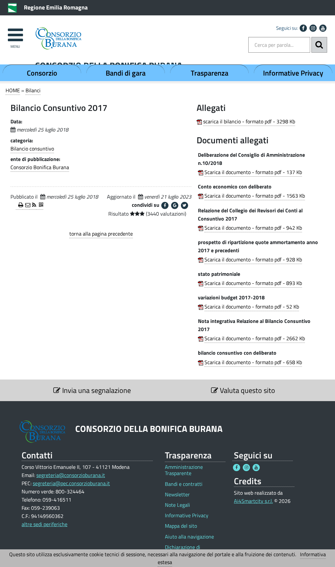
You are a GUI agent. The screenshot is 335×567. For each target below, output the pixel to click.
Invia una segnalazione (96, 390)
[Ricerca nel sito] (319, 45)
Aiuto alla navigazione (189, 537)
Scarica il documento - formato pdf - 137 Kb (253, 172)
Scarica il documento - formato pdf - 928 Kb (253, 259)
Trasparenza (209, 73)
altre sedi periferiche (44, 524)
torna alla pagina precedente (101, 234)
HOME (13, 90)
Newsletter (177, 494)
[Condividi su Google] (174, 205)
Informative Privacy (293, 73)
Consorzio (42, 73)
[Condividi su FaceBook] (164, 205)
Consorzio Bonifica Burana (39, 167)
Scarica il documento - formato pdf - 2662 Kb (254, 338)
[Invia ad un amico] (26, 205)
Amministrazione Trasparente (184, 470)
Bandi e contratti (184, 484)
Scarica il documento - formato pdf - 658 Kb (253, 362)
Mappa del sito (181, 526)
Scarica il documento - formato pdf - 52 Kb (251, 306)
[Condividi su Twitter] (184, 205)
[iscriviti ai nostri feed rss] (32, 205)
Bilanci (33, 90)
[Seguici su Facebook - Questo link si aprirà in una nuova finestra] (303, 28)
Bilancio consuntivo (32, 148)
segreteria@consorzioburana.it (70, 475)
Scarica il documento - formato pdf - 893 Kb (253, 283)
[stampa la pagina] (19, 205)
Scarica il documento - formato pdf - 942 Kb (253, 228)
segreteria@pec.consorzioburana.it (71, 483)
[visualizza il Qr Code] (39, 205)
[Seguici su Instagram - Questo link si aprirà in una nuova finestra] (313, 28)
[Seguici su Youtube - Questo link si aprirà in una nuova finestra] (322, 28)
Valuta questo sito (246, 390)
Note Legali (177, 505)
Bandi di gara (126, 73)
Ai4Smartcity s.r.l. (253, 501)
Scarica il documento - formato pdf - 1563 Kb (254, 196)
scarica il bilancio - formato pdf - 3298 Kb (249, 121)
